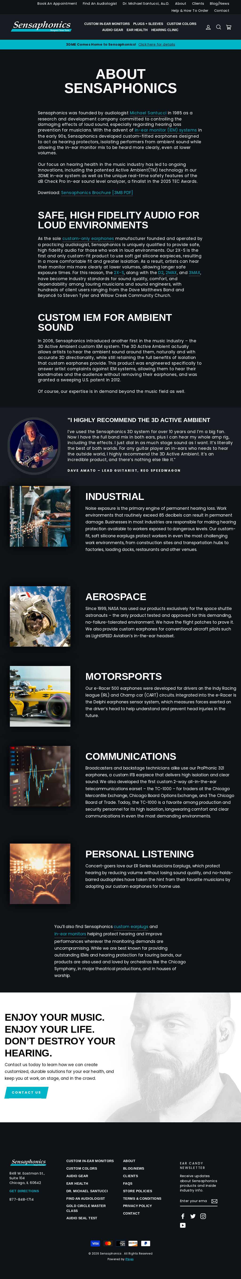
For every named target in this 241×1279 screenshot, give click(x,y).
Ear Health (137, 30)
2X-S (119, 272)
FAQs (128, 1183)
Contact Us (26, 1092)
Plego (129, 1259)
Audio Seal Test (81, 1218)
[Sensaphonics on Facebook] (183, 1216)
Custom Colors (181, 24)
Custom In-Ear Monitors (107, 24)
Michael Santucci (148, 113)
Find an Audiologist (85, 1198)
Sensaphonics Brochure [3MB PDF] (97, 192)
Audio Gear (112, 30)
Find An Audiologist (100, 3)
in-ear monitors (70, 934)
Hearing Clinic (164, 30)
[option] (120, 44)
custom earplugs (131, 926)
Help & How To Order (190, 10)
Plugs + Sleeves (148, 24)
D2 (161, 272)
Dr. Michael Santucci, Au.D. (146, 3)
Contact (221, 10)
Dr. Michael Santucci (87, 1191)
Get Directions (24, 1191)
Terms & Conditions (142, 1198)
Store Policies (137, 1191)
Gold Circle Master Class (86, 1208)
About (180, 3)
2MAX (171, 272)
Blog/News (219, 3)
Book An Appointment (57, 3)
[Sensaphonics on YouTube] (183, 1225)
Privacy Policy (137, 1206)
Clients (198, 3)
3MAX (194, 272)
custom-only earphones (88, 238)
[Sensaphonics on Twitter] (193, 1216)
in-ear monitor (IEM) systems (166, 130)
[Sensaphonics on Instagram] (203, 1216)
